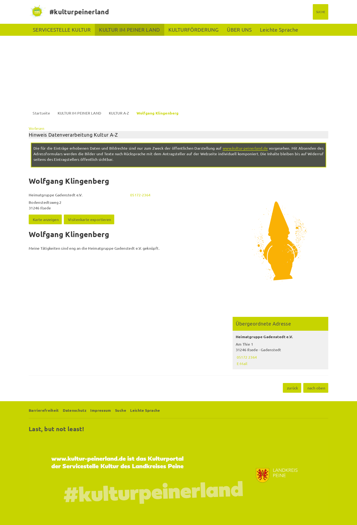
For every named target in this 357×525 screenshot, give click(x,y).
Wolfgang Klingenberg (157, 113)
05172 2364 (246, 357)
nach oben (316, 388)
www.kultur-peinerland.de (245, 148)
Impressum (100, 410)
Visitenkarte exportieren (89, 219)
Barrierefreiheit (44, 410)
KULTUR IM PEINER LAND (129, 29)
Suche (120, 410)
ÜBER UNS (239, 29)
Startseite (41, 113)
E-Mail (242, 363)
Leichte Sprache (279, 29)
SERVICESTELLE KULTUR (62, 29)
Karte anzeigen (46, 219)
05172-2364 (140, 195)
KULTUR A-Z (119, 113)
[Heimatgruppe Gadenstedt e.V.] (280, 350)
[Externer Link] (178, 475)
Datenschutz (74, 410)
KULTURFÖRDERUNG (193, 29)
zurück (292, 388)
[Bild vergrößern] (280, 243)
